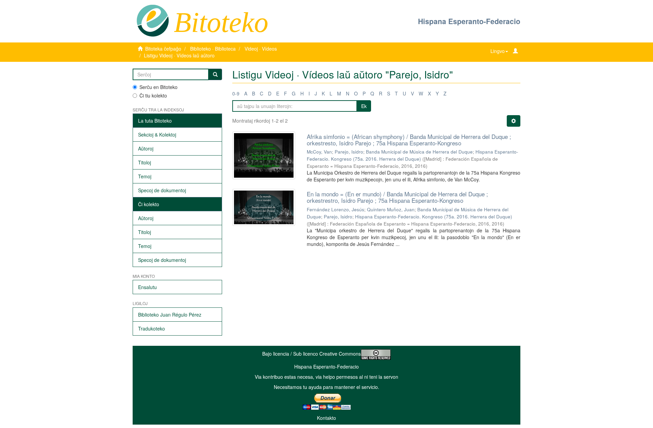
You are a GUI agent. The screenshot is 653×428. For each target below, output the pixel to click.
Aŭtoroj (145, 148)
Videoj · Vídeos (261, 48)
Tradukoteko (151, 328)
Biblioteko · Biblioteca (213, 48)
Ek (364, 106)
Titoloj (144, 162)
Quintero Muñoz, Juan (391, 209)
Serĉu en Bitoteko (158, 87)
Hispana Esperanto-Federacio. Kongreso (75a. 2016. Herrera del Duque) (433, 216)
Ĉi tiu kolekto (153, 95)
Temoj (144, 176)
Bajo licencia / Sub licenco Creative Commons (311, 353)
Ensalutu (147, 287)
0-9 (235, 93)
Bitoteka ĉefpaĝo (163, 48)
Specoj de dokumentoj (162, 190)
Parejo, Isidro (349, 151)
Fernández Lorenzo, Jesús (335, 209)
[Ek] (215, 74)
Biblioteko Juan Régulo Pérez (169, 314)
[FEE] (152, 20)
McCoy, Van (319, 151)
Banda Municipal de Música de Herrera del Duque (419, 151)
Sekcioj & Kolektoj (157, 134)
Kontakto (326, 417)
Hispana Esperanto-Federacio (469, 21)
